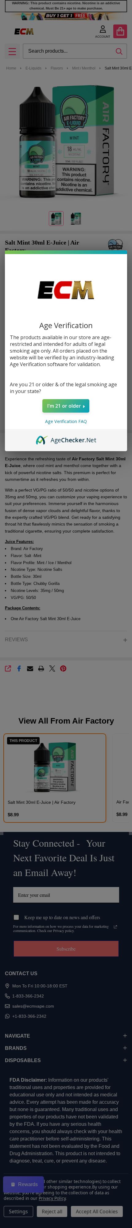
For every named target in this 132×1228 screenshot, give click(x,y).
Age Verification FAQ (66, 421)
